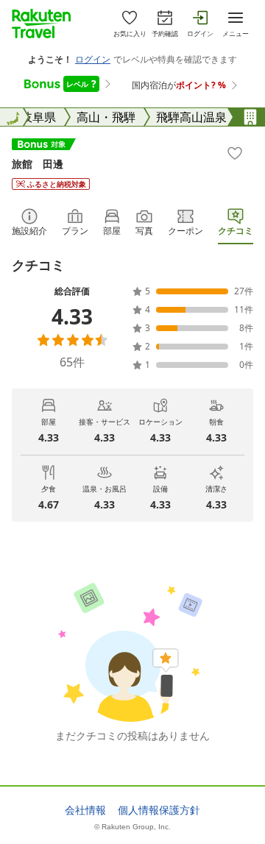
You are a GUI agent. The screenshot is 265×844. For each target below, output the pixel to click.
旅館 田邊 (37, 164)
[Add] (234, 153)
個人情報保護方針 (159, 810)
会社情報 (85, 810)
